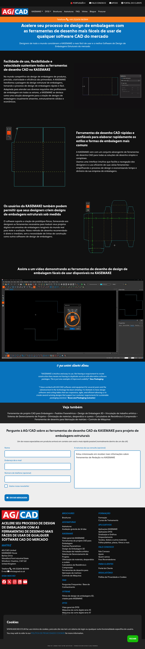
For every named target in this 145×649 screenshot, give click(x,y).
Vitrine (85, 11)
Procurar (102, 11)
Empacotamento (105, 537)
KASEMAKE (36, 11)
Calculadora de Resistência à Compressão (116, 416)
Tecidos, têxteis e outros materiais (112, 540)
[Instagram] (14, 582)
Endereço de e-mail (13, 460)
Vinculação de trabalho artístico (120, 413)
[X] (9, 582)
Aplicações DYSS (105, 532)
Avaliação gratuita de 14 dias (74, 529)
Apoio (114, 3)
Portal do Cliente (132, 3)
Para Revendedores (107, 559)
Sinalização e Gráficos (107, 534)
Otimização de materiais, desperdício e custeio (71, 416)
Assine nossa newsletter (19, 486)
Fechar (132, 639)
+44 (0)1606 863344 (78, 19)
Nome (7, 448)
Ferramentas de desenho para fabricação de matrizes (61, 419)
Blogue (93, 11)
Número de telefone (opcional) (18, 473)
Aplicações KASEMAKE (107, 529)
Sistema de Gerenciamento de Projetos (27, 416)
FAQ (78, 11)
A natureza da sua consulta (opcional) (90, 448)
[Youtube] (25, 582)
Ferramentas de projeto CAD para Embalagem (30, 413)
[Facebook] (4, 582)
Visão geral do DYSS (70, 607)
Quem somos (104, 557)
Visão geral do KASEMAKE (73, 538)
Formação (102, 517)
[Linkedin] (19, 582)
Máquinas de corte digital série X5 (76, 610)
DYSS (47, 11)
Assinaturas (68, 11)
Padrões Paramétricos (65, 413)
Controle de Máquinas (99, 419)
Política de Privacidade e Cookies (112, 577)
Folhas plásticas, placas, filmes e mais (113, 542)
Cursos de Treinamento (108, 520)
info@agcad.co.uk (17, 571)
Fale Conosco (98, 3)
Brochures (57, 11)
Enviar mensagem (17, 498)
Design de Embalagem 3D (90, 413)
